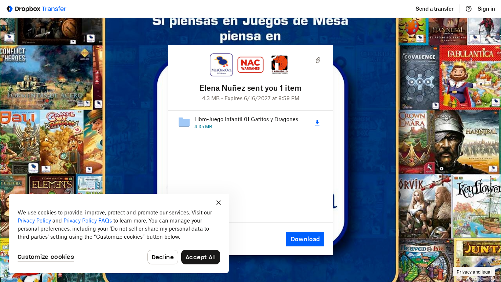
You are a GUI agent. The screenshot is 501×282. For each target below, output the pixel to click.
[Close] (218, 203)
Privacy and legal (474, 272)
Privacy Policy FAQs (87, 220)
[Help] (469, 9)
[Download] (317, 122)
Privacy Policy (34, 220)
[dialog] (119, 233)
